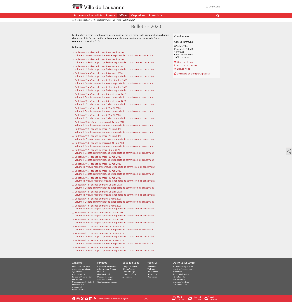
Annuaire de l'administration (78, 288)
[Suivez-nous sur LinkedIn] (90, 298)
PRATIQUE (102, 262)
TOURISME (152, 262)
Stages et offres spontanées (129, 275)
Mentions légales (121, 298)
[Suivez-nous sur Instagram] (78, 298)
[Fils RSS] (96, 298)
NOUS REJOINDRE (130, 262)
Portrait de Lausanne (81, 266)
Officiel (123, 15)
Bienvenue (152, 266)
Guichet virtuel (103, 274)
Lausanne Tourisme (181, 282)
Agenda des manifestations (78, 273)
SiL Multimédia (179, 277)
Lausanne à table (180, 284)
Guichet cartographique (107, 282)
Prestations (155, 15)
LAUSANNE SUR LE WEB (184, 262)
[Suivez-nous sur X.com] (82, 298)
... (91, 19)
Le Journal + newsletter (82, 277)
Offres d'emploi (129, 269)
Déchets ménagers (105, 277)
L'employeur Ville (129, 266)
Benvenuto (152, 274)
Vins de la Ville (179, 279)
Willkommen (153, 271)
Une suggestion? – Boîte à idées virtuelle (83, 283)
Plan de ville (77, 279)
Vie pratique (138, 15)
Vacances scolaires (105, 279)
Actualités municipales (81, 269)
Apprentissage (128, 271)
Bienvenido (152, 277)
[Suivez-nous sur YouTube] (86, 298)
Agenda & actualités (90, 15)
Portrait (110, 15)
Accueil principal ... (80, 19)
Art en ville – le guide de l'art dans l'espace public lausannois (183, 269)
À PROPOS (77, 262)
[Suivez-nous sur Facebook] (73, 298)
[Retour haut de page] (146, 298)
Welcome (151, 269)
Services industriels (181, 274)
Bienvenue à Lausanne (106, 266)
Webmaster (104, 298)
